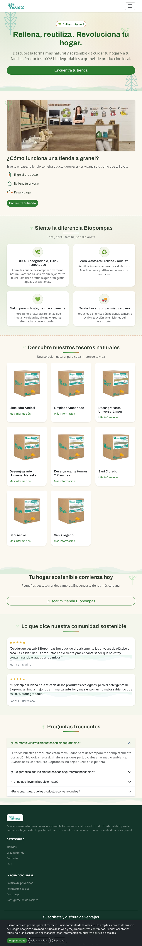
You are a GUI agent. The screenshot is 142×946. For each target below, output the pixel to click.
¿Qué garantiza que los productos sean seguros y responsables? (53, 771)
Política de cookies (18, 888)
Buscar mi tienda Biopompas (71, 601)
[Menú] (130, 6)
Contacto (12, 858)
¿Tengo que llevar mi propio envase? (34, 781)
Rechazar (59, 940)
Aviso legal (13, 894)
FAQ (9, 863)
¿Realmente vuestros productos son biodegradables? (46, 742)
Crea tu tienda (15, 852)
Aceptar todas (16, 940)
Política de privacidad (20, 882)
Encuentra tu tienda (71, 70)
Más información (20, 413)
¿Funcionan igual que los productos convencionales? (45, 791)
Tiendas (12, 846)
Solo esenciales (39, 940)
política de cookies (104, 932)
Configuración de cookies (22, 899)
